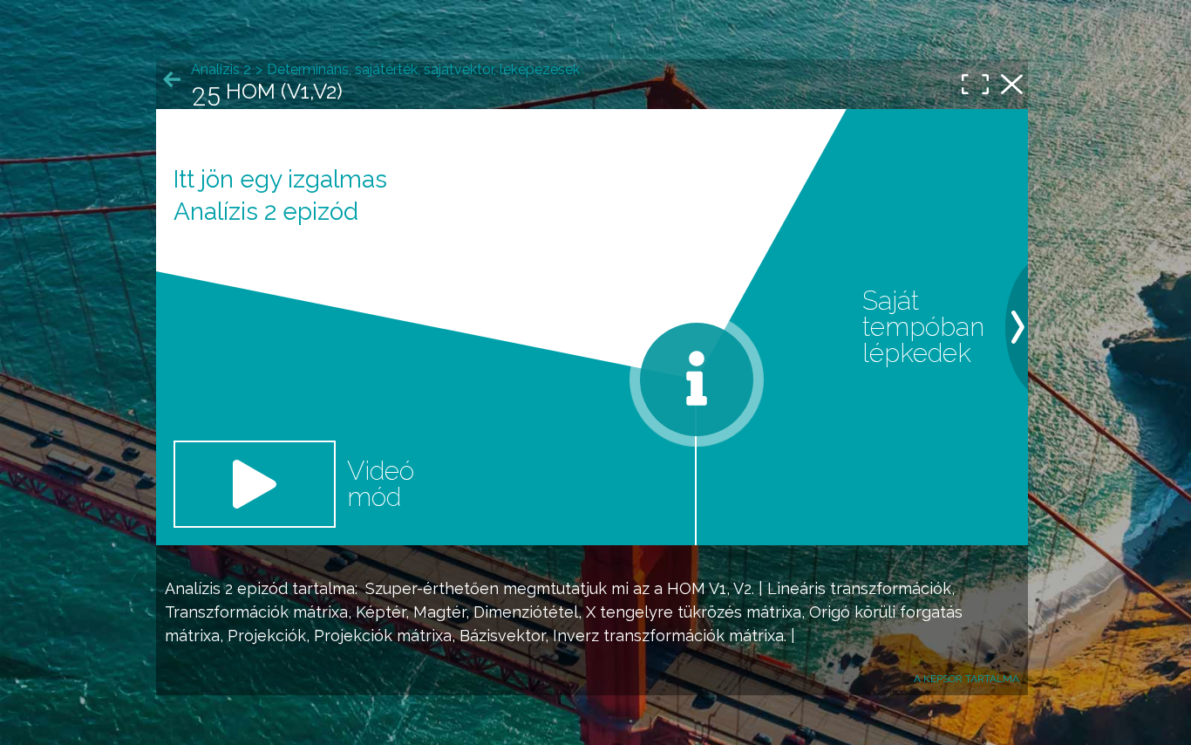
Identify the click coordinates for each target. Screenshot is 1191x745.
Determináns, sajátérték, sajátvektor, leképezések (423, 69)
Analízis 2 (199, 588)
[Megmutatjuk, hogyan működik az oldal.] (696, 379)
